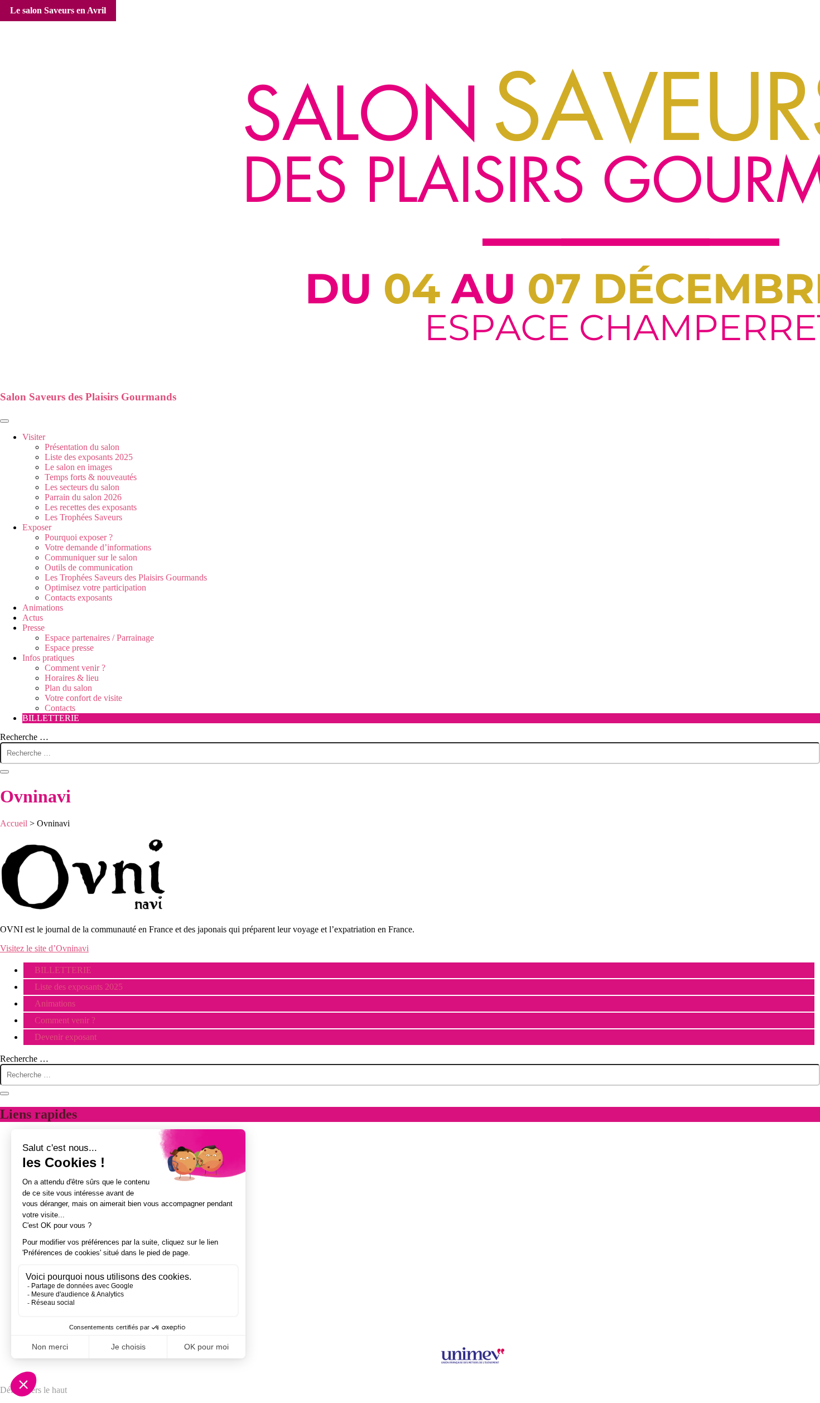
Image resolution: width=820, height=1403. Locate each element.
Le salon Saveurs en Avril (58, 10)
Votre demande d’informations (98, 547)
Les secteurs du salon (82, 487)
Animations (42, 607)
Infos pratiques (48, 657)
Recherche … (24, 737)
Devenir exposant (66, 1037)
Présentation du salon (82, 447)
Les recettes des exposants (91, 507)
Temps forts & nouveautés (91, 477)
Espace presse (69, 647)
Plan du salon (68, 688)
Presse (33, 627)
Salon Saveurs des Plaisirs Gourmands (88, 397)
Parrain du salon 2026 (83, 497)
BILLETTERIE (50, 718)
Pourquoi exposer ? (79, 537)
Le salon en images (78, 467)
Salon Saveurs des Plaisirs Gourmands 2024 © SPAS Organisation (410, 1332)
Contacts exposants (78, 597)
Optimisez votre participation (95, 587)
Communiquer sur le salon (91, 557)
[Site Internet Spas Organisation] (410, 1322)
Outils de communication (89, 567)
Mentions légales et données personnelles (410, 1266)
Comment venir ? (75, 668)
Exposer (36, 527)
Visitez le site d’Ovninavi (44, 948)
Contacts (60, 708)
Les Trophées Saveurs (83, 517)
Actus (32, 617)
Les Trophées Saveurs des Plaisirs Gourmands (126, 577)
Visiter (33, 437)
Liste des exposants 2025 (89, 457)
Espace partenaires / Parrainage (99, 637)
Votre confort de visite (83, 698)
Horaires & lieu (72, 678)
